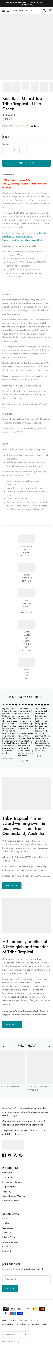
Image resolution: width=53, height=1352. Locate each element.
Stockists (6, 1223)
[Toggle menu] (3, 10)
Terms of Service (10, 1242)
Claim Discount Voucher (13, 1196)
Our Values (7, 1228)
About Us (6, 1232)
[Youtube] (9, 1155)
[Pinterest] (21, 1155)
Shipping (6, 1191)
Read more (12, 1024)
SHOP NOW (12, 885)
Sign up (10, 1288)
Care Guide (8, 1172)
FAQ (4, 1218)
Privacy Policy (8, 1237)
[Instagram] (15, 1155)
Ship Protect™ (9, 1186)
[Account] (43, 10)
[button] (9, 115)
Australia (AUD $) (13, 1334)
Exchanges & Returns (12, 1182)
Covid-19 (6, 1246)
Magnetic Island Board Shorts (29, 240)
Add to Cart (26, 163)
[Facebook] (4, 1155)
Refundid (6, 1251)
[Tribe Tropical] (26, 10)
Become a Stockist (10, 1200)
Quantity (6, 144)
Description (8, 174)
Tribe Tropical (14, 1341)
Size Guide (7, 1177)
